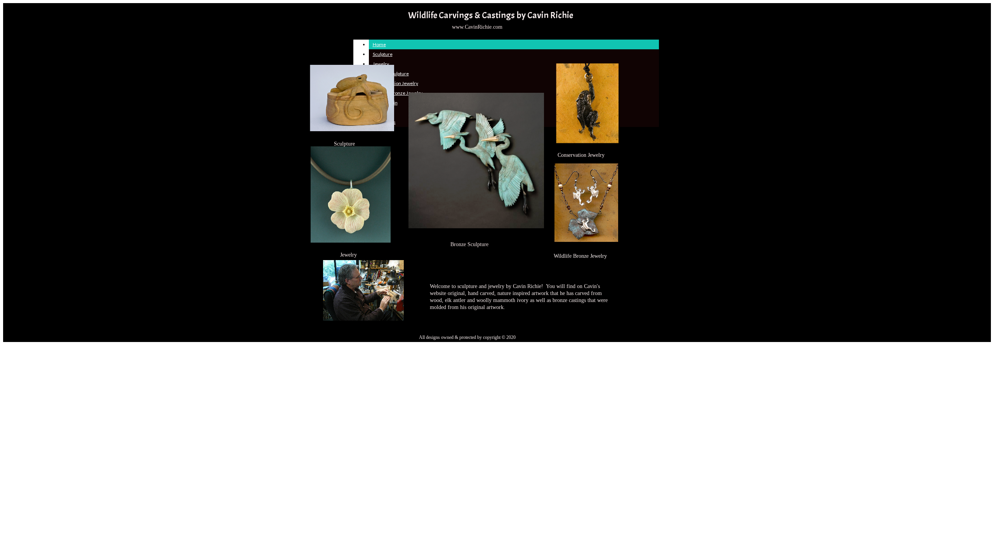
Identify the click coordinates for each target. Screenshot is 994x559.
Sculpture (383, 54)
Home (379, 44)
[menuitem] (514, 44)
